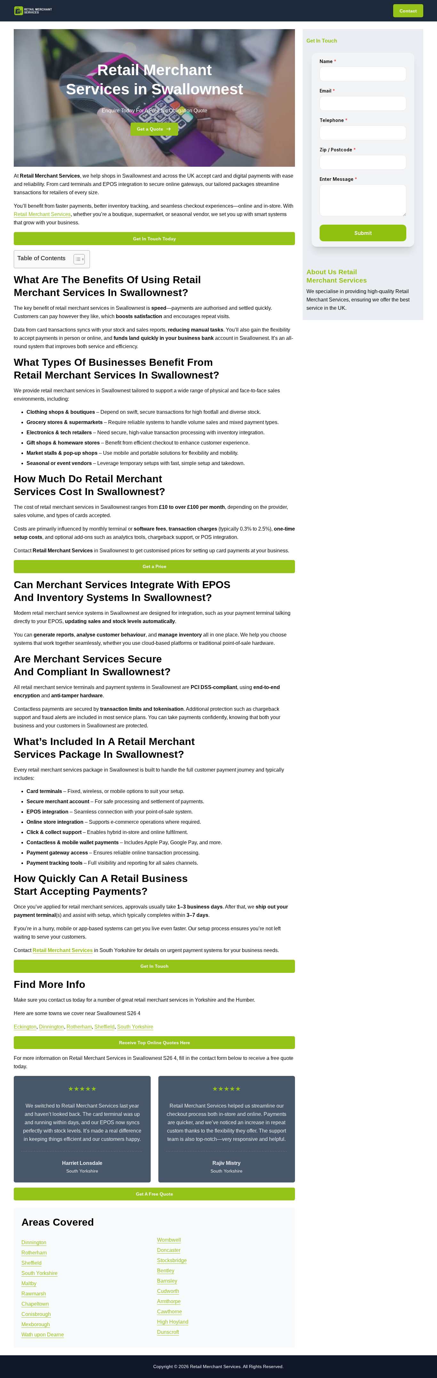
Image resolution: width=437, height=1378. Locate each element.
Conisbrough (36, 1314)
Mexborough (35, 1324)
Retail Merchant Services (42, 214)
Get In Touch (154, 966)
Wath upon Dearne (42, 1334)
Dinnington (51, 1026)
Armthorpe (169, 1301)
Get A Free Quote (154, 1194)
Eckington (25, 1026)
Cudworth (168, 1291)
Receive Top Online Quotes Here (154, 1042)
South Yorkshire (135, 1026)
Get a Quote (150, 129)
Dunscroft (168, 1332)
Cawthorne (169, 1311)
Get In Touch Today (154, 238)
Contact (408, 10)
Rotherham (79, 1026)
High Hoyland (172, 1322)
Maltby (28, 1283)
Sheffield (104, 1026)
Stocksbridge (172, 1260)
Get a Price (154, 566)
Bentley (165, 1270)
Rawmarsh (33, 1293)
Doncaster (168, 1250)
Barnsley (167, 1281)
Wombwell (169, 1240)
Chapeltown (35, 1304)
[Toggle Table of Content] (76, 259)
